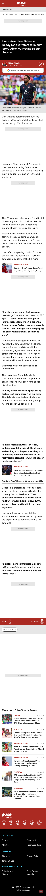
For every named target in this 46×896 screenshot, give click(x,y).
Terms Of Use (8, 861)
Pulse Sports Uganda (32, 872)
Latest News (7, 9)
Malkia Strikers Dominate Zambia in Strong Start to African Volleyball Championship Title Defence (28, 795)
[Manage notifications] (41, 891)
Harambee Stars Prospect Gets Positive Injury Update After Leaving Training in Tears (27, 763)
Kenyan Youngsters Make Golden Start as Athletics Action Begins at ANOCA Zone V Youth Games (28, 734)
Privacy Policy (33, 856)
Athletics (18, 729)
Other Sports (19, 788)
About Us (6, 856)
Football (18, 715)
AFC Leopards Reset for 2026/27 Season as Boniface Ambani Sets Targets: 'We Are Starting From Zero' (28, 778)
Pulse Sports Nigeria (7, 872)
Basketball (31, 840)
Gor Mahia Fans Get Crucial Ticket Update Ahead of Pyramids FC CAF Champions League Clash (28, 720)
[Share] (41, 64)
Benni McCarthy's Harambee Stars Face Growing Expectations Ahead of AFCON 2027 (29, 749)
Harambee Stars (11, 14)
